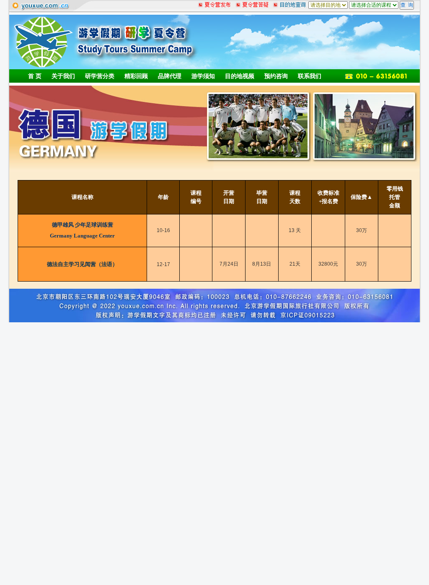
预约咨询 (276, 76)
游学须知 (203, 76)
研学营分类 (99, 76)
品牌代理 (169, 76)
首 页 (34, 76)
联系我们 (309, 76)
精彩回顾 (136, 76)
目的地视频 (239, 76)
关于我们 (63, 76)
